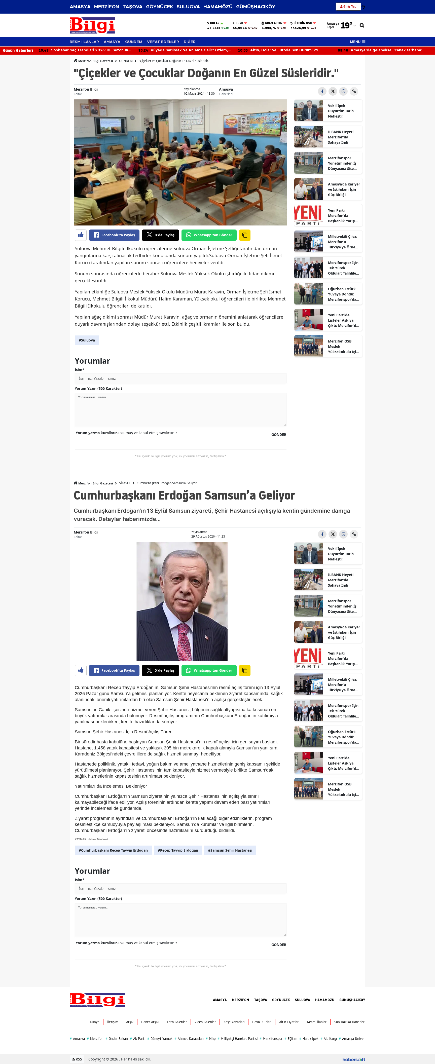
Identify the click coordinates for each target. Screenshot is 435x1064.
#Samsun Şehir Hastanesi (230, 850)
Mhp (210, 1038)
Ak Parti (137, 1038)
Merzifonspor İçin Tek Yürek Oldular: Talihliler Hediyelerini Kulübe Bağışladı (343, 268)
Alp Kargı (328, 1038)
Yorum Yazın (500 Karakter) (98, 388)
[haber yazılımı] (354, 1059)
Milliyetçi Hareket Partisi (238, 1038)
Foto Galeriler (177, 1022)
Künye (94, 1022)
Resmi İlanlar (317, 1022)
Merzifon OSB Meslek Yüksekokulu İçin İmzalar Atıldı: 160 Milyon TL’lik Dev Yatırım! (343, 346)
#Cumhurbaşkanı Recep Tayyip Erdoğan (113, 850)
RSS (78, 1059)
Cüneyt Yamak (159, 1038)
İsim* (79, 369)
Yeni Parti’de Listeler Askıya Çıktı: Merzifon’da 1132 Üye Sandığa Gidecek (343, 320)
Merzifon (95, 1038)
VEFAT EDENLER (163, 42)
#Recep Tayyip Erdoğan (178, 850)
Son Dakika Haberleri (349, 1022)
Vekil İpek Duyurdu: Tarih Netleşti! (341, 111)
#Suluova (87, 340)
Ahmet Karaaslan (189, 1038)
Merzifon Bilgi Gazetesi (95, 61)
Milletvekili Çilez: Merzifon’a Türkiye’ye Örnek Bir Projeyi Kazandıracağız (342, 242)
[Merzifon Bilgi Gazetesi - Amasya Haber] (97, 999)
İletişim (112, 1022)
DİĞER (190, 42)
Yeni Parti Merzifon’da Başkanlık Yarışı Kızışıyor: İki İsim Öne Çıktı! (343, 215)
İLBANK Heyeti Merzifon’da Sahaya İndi (340, 137)
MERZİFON (106, 7)
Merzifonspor (271, 1038)
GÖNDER (278, 434)
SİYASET (125, 483)
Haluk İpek (308, 1038)
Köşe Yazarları (234, 1022)
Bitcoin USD (303, 23)
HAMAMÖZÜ (218, 7)
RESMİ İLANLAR (84, 42)
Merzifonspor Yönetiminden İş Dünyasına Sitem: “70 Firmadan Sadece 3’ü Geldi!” (343, 163)
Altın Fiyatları (289, 1022)
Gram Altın (273, 23)
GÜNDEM (133, 42)
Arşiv (129, 1022)
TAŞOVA (132, 7)
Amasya (226, 89)
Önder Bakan (116, 1038)
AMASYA (80, 7)
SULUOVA (188, 7)
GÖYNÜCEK (159, 7)
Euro (239, 23)
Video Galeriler (205, 1022)
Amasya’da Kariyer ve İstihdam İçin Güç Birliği (344, 189)
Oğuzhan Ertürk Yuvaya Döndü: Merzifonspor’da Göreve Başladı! (342, 294)
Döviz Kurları (261, 1022)
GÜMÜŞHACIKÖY (255, 7)
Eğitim (290, 1038)
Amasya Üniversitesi (356, 1038)
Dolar (214, 23)
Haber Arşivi (150, 1022)
